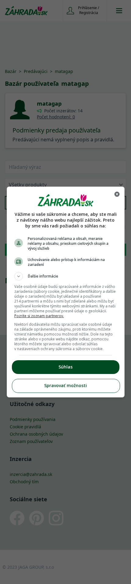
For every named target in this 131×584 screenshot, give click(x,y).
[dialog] (66, 292)
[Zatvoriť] (117, 194)
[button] (65, 276)
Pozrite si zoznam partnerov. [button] (39, 315)
